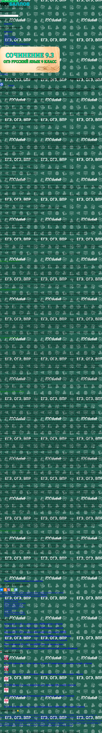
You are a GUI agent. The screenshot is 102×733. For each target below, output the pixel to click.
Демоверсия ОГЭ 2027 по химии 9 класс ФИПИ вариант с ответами (33, 624)
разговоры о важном (55, 723)
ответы (94, 720)
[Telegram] (16, 589)
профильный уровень (21, 723)
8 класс (5, 714)
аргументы (12, 592)
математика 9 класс (69, 720)
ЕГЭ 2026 (65, 715)
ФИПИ (13, 717)
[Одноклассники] (5, 589)
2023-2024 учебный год (27, 715)
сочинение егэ (11, 725)
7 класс (1, 714)
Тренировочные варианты (13, 599)
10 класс (14, 714)
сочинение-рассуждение (55, 592)
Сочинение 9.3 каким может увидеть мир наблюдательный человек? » (24, 596)
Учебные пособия (10, 42)
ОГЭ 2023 (19, 592)
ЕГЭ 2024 (53, 715)
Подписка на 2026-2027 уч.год (14, 607)
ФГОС (8, 717)
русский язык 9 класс (30, 592)
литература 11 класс (56, 720)
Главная (6, 35)
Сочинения (8, 610)
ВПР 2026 (7, 40)
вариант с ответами (35, 717)
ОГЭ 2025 (82, 715)
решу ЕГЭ (67, 723)
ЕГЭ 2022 (40, 715)
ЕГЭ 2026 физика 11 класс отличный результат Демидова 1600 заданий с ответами (40, 685)
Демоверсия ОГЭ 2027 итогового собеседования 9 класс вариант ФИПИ (35, 632)
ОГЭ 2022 (77, 714)
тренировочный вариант (64, 725)
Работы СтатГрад (10, 37)
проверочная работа (8, 723)
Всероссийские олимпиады (13, 605)
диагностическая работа (7, 720)
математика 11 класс (83, 720)
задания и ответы (25, 719)
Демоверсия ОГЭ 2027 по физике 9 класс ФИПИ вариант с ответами (33, 628)
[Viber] (8, 589)
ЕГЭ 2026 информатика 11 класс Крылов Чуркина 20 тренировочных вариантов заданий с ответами (48, 663)
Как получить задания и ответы (15, 614)
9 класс (10, 715)
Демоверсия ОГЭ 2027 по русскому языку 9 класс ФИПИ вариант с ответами (37, 636)
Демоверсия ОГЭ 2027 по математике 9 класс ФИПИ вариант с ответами (35, 640)
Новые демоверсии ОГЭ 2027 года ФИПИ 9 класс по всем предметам (34, 644)
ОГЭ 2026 (87, 714)
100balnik (11, 85)
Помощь (7, 616)
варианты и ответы (48, 717)
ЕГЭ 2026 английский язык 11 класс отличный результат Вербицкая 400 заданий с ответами (44, 707)
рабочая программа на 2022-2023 (37, 723)
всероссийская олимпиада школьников (71, 717)
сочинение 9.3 (42, 592)
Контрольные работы (11, 608)
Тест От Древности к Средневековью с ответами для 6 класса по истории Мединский (40, 648)
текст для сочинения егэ (31, 725)
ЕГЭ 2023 (48, 715)
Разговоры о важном (11, 38)
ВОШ (35, 715)
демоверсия (89, 717)
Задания (71, 715)
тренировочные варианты (47, 725)
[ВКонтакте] (1, 589)
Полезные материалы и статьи (14, 612)
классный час (42, 720)
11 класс (18, 715)
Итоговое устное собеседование (15, 603)
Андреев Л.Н (4, 592)
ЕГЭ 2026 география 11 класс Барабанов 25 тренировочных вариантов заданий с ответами (43, 674)
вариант (27, 717)
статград (21, 725)
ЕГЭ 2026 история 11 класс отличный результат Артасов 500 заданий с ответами (39, 696)
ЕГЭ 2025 (59, 715)
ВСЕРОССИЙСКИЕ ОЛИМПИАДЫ (16, 44)
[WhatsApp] (12, 589)
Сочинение (4, 74)
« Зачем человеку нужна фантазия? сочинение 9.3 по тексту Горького (23, 594)
